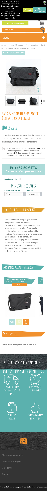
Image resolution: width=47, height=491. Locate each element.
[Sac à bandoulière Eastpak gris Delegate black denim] (10, 101)
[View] (12, 322)
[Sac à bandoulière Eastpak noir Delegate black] (19, 301)
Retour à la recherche (14, 52)
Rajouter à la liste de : (12, 190)
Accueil (4, 45)
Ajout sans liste (10, 179)
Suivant (43, 101)
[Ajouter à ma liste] (26, 322)
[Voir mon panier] (42, 23)
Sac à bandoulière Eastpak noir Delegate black (19, 281)
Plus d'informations (39, 10)
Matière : (30, 190)
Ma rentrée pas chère (12, 455)
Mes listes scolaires (15, 23)
